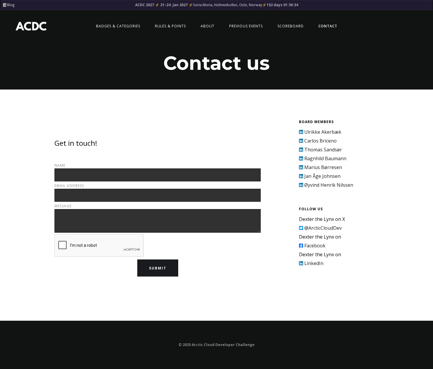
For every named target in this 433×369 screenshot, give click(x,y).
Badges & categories (118, 26)
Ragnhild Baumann (322, 158)
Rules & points (170, 26)
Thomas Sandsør (320, 149)
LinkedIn (311, 263)
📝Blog (9, 4)
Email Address (69, 185)
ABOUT (207, 26)
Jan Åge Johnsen (320, 176)
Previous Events (246, 26)
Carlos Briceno (318, 141)
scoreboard (290, 26)
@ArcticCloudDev (320, 228)
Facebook (312, 245)
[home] (31, 26)
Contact (327, 26)
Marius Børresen (320, 167)
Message (63, 206)
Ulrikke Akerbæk (320, 132)
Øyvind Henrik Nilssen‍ (326, 185)
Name (59, 165)
